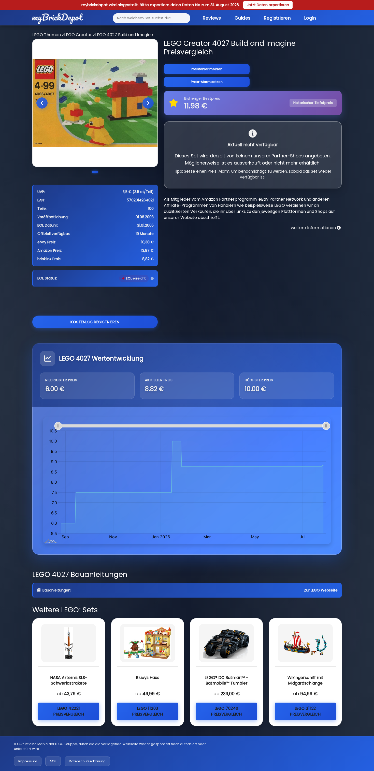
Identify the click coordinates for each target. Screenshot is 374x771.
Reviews (212, 18)
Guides (243, 18)
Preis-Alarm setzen (207, 81)
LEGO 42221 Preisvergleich (68, 711)
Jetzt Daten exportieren (268, 4)
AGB (53, 761)
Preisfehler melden (206, 69)
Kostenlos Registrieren (94, 321)
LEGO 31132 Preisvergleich (305, 711)
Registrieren (277, 18)
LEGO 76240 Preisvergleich (226, 711)
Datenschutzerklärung (87, 761)
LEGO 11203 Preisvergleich (147, 711)
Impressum (27, 761)
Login (310, 18)
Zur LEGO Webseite (321, 590)
